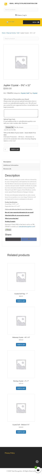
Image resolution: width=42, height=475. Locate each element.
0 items (19, 15)
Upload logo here (9, 119)
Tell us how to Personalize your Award (16, 99)
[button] (35, 22)
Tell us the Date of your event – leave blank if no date (20, 133)
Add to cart (15, 149)
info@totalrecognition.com (26, 3)
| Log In (24, 15)
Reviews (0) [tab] (7, 169)
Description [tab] (7, 162)
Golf (18, 33)
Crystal (23, 93)
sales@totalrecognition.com (26, 226)
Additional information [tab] (10, 165)
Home (3, 33)
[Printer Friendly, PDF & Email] (8, 230)
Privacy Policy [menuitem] (10, 453)
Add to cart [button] (21, 301)
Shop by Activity (11, 33)
